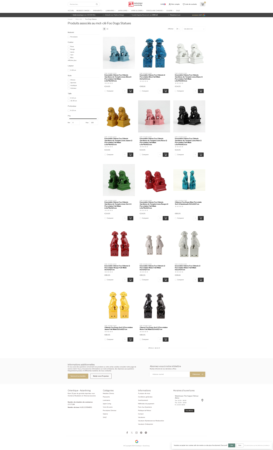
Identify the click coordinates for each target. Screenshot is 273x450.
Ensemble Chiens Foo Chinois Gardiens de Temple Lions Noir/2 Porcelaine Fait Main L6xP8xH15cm (188, 141)
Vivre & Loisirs (137, 11)
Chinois (72, 80)
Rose (72, 46)
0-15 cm (73, 98)
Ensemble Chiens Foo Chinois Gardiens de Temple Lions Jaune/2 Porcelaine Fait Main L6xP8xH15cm (118, 141)
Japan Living (122, 11)
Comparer (110, 91)
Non (239, 445)
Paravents (97, 11)
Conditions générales (145, 397)
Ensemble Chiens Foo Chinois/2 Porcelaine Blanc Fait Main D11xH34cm (187, 268)
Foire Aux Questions (145, 407)
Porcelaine (74, 37)
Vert (71, 55)
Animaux (73, 88)
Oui (231, 445)
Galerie (169, 11)
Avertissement (143, 400)
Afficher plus (72, 60)
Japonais (73, 82)
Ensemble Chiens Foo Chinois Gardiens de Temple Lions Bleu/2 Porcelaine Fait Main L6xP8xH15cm (118, 78)
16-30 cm (73, 101)
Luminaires (110, 11)
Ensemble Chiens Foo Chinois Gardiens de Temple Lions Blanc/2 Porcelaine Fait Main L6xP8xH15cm (189, 78)
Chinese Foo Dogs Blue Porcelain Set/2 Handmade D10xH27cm (188, 203)
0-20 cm (73, 70)
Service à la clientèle (78, 376)
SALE (178, 11)
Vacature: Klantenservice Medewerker (151, 421)
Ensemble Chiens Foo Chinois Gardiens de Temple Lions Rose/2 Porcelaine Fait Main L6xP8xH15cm (153, 141)
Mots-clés (79, 19)
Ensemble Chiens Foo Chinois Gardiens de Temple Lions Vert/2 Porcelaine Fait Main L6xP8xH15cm (118, 205)
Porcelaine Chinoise (154, 11)
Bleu (71, 57)
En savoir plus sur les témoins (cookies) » (257, 445)
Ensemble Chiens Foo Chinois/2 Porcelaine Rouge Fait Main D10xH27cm (117, 268)
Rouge (72, 49)
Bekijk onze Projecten (101, 376)
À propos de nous (144, 393)
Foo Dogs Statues (91, 19)
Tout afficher (189, 411)
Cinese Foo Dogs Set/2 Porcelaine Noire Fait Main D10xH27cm (154, 328)
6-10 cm (73, 110)
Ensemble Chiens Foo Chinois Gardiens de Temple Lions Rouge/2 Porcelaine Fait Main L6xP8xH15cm (154, 205)
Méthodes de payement (146, 404)
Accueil (71, 11)
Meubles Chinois (82, 11)
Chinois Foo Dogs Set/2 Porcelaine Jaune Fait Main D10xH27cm (119, 328)
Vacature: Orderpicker (145, 424)
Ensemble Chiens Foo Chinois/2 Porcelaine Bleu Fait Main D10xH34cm (152, 77)
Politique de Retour (144, 410)
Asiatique (73, 85)
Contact (140, 414)
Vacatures (141, 417)
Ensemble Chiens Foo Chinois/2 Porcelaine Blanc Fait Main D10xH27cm (152, 268)
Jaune (72, 52)
